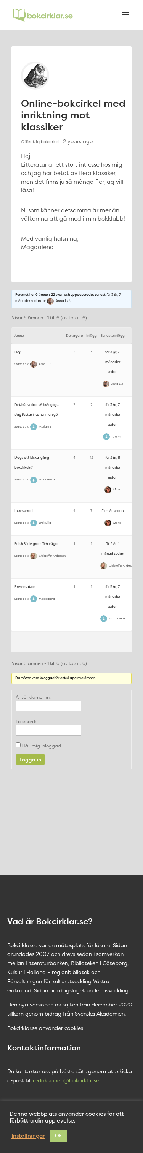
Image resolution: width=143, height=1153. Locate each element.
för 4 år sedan (112, 511)
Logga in (30, 759)
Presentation (24, 586)
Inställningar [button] (28, 1135)
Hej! (17, 352)
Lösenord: (26, 721)
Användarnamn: (33, 697)
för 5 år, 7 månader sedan (112, 596)
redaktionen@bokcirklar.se (66, 1080)
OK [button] (58, 1135)
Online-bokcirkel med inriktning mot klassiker (73, 114)
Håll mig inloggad (41, 745)
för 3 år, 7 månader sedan (112, 362)
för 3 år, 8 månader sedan (112, 467)
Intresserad (23, 511)
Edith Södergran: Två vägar (36, 544)
